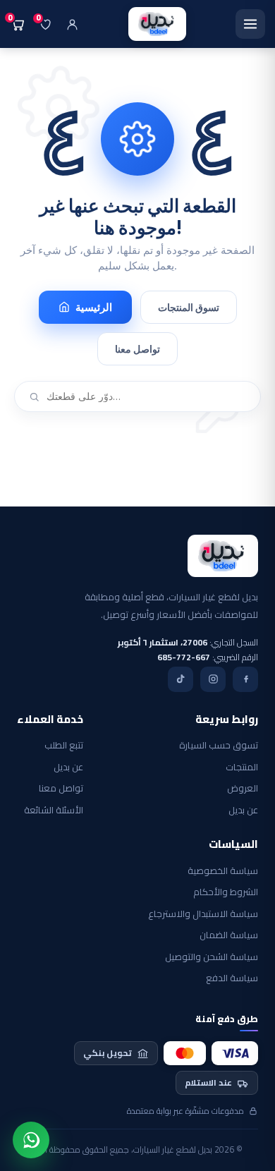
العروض (242, 789)
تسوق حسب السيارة (218, 746)
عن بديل (243, 810)
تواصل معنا (137, 349)
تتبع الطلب (63, 746)
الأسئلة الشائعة (53, 810)
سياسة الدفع (232, 978)
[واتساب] (31, 1140)
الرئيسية (93, 307)
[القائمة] (250, 24)
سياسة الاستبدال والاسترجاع (203, 914)
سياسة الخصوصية (223, 871)
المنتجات (242, 767)
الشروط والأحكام (225, 892)
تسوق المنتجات (188, 307)
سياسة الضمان (229, 935)
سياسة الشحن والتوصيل (211, 957)
